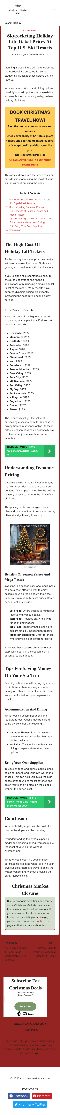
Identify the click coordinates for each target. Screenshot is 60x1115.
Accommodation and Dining (27, 222)
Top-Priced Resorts (22, 203)
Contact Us (42, 921)
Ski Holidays (30, 31)
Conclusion (13, 230)
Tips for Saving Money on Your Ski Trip (29, 218)
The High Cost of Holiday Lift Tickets (28, 199)
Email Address (25, 995)
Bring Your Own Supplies (26, 226)
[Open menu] (55, 10)
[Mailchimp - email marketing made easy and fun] (25, 1016)
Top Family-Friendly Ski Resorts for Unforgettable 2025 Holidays (15, 951)
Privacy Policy (30, 1029)
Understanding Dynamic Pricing (25, 207)
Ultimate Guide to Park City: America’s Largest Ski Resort (45, 949)
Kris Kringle (20, 54)
